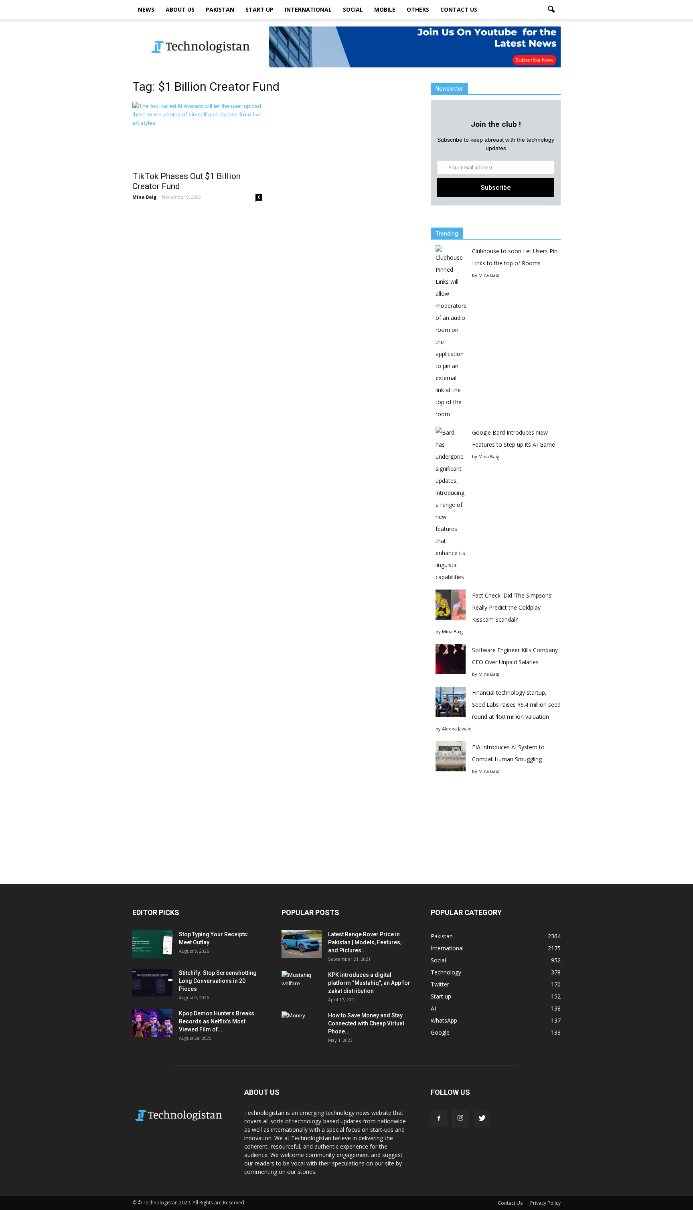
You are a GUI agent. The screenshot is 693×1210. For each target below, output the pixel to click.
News (146, 9)
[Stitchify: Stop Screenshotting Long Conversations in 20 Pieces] (152, 982)
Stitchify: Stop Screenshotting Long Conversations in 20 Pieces (218, 981)
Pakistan (220, 9)
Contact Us (458, 9)
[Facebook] (439, 1118)
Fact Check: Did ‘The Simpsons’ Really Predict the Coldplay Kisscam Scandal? (512, 607)
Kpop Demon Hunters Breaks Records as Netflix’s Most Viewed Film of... (216, 1021)
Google (440, 1032)
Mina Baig (144, 197)
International (308, 9)
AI (433, 1008)
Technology (446, 972)
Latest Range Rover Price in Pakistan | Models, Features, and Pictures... (364, 942)
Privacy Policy (545, 1203)
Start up (259, 9)
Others (418, 9)
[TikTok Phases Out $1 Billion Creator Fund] (197, 134)
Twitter (440, 984)
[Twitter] (482, 1118)
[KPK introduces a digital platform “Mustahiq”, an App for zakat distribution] (302, 985)
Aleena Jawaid (457, 729)
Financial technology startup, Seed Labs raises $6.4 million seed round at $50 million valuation (516, 704)
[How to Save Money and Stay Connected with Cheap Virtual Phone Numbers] (302, 1025)
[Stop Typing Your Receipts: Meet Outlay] (152, 944)
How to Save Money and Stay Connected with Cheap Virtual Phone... (366, 1023)
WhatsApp (444, 1020)
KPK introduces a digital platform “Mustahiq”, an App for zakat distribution (369, 983)
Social (353, 9)
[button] (551, 9)
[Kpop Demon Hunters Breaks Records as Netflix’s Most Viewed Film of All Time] (152, 1023)
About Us (180, 9)
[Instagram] (460, 1118)
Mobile (384, 9)
